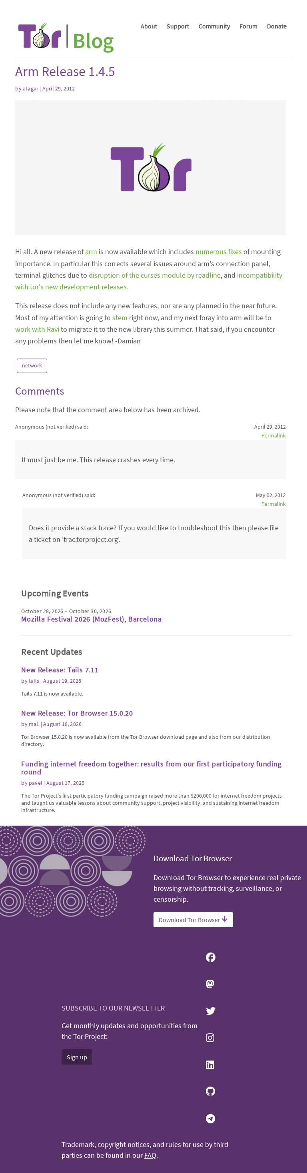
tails (34, 680)
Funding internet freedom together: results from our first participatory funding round (151, 767)
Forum (248, 26)
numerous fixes (218, 251)
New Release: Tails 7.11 (59, 669)
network (32, 365)
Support (178, 26)
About (149, 26)
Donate (277, 26)
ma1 (34, 724)
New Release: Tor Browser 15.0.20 (77, 713)
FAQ (150, 1155)
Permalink (273, 435)
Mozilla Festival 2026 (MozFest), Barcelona (91, 619)
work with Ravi (37, 329)
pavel (35, 782)
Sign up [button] (77, 1057)
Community (214, 26)
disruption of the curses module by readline (155, 275)
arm (91, 251)
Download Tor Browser (190, 920)
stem (120, 317)
